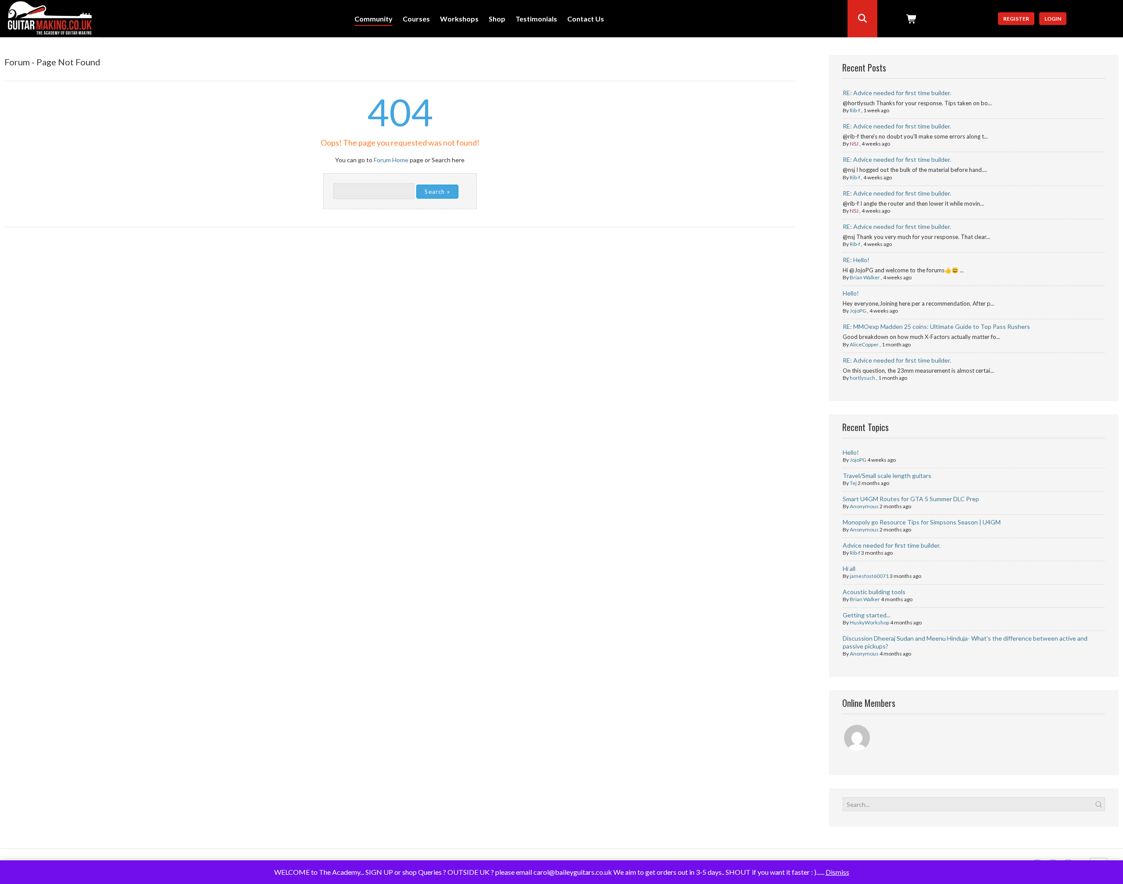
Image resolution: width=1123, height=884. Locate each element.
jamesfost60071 (869, 576)
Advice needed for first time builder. (892, 545)
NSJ (854, 143)
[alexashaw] (858, 739)
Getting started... (867, 615)
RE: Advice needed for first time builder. (897, 92)
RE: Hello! (856, 260)
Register (1016, 18)
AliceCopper (864, 344)
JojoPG (858, 310)
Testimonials (536, 19)
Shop (497, 19)
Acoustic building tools (874, 591)
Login (1052, 18)
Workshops (459, 19)
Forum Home (391, 160)
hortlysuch (862, 377)
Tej (853, 483)
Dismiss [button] (837, 872)
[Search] (862, 18)
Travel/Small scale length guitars (887, 475)
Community (373, 19)
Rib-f (855, 110)
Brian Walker (865, 277)
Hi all (849, 568)
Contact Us (585, 19)
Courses (416, 19)
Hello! (851, 293)
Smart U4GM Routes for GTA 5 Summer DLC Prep (911, 499)
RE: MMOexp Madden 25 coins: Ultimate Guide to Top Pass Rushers (936, 326)
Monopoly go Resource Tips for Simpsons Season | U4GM (922, 522)
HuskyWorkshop (869, 622)
